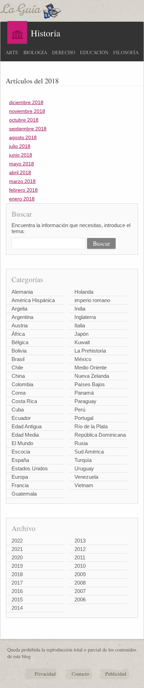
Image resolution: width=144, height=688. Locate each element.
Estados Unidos (30, 468)
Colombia (22, 384)
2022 (17, 541)
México (82, 359)
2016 (17, 591)
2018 (17, 574)
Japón (81, 334)
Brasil (18, 359)
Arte (12, 52)
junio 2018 (20, 155)
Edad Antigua (27, 426)
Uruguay (84, 468)
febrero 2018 (23, 190)
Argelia (19, 309)
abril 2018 (20, 172)
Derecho (63, 52)
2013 (80, 541)
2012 (80, 549)
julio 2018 (19, 146)
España (20, 460)
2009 (80, 574)
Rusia (81, 443)
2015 (17, 599)
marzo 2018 (22, 181)
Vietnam (83, 485)
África (18, 334)
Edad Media (25, 435)
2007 (80, 591)
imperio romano (92, 300)
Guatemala (24, 494)
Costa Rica (24, 401)
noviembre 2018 (27, 111)
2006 (80, 599)
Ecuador (21, 418)
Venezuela (86, 477)
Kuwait (82, 342)
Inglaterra (85, 317)
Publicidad (115, 673)
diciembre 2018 (26, 102)
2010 (80, 566)
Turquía (83, 460)
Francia (20, 485)
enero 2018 (22, 199)
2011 (79, 557)
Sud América (89, 452)
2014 (17, 608)
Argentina (22, 317)
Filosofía (126, 52)
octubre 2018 (23, 120)
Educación (94, 52)
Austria (20, 325)
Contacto (80, 673)
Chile (17, 367)
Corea (19, 393)
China (18, 376)
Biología (35, 52)
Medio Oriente (90, 367)
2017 (17, 583)
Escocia (21, 452)
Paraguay (85, 401)
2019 (17, 566)
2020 (17, 557)
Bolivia (19, 351)
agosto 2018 (23, 137)
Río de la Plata (91, 426)
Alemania (22, 292)
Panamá (84, 393)
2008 (80, 583)
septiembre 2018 (27, 128)
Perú (79, 410)
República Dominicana (100, 435)
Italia (79, 325)
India (79, 309)
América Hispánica (33, 300)
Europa (20, 477)
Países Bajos (89, 384)
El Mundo (22, 443)
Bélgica (20, 342)
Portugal (83, 418)
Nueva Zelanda (91, 376)
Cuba (18, 410)
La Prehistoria (90, 351)
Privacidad (45, 673)
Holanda (83, 292)
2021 (17, 549)
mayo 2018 (21, 163)
